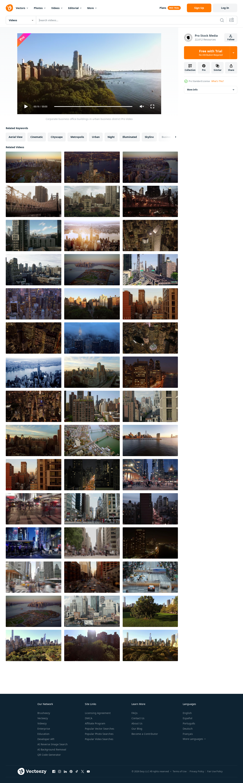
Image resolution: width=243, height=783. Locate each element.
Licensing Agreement (98, 713)
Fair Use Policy (215, 771)
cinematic (36, 137)
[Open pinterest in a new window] (71, 771)
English (187, 713)
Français (188, 734)
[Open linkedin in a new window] (65, 771)
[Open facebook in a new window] (53, 771)
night (111, 137)
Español (187, 718)
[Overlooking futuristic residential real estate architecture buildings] (92, 167)
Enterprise (43, 728)
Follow (230, 39)
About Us (136, 723)
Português (189, 723)
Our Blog (136, 728)
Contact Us (137, 718)
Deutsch (188, 728)
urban (96, 137)
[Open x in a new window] (82, 771)
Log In (225, 8)
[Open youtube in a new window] (88, 771)
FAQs (134, 713)
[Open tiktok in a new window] (76, 771)
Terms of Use (180, 771)
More (90, 8)
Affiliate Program (95, 723)
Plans (163, 8)
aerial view (15, 137)
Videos (55, 8)
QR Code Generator (49, 754)
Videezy (42, 723)
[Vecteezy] (9, 8)
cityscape (57, 137)
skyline (149, 137)
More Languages (193, 739)
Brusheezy (43, 713)
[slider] (93, 106)
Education (43, 734)
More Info (192, 89)
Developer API (45, 739)
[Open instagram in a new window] (59, 771)
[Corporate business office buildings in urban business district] (33, 201)
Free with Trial (210, 52)
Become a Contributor (144, 734)
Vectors (20, 8)
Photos (38, 8)
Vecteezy (42, 718)
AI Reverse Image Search (52, 744)
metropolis (77, 137)
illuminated (129, 137)
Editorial (73, 8)
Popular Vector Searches (99, 728)
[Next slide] (172, 137)
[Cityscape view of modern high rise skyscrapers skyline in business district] (92, 201)
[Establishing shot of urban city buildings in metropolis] (33, 167)
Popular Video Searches (99, 739)
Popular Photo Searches (99, 734)
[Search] (222, 20)
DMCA (88, 718)
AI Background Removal (51, 749)
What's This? (217, 81)
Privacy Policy (197, 771)
